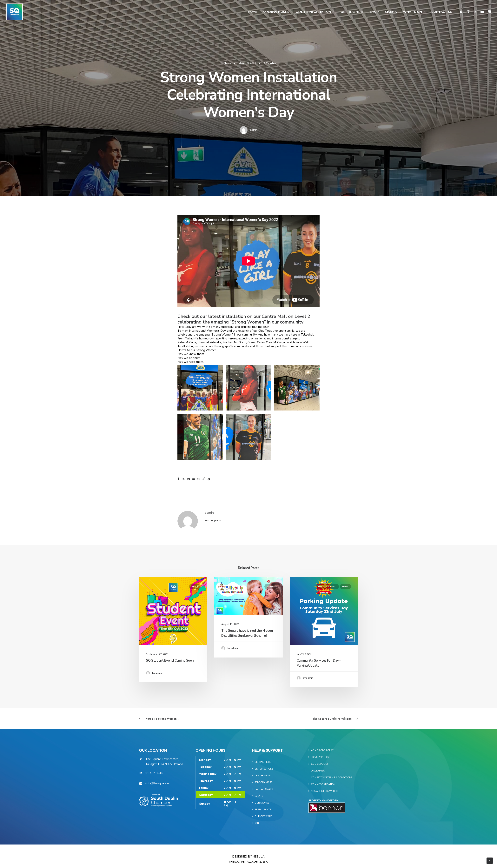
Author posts (213, 520)
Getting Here (352, 12)
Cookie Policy (319, 763)
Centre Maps (262, 775)
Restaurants (263, 809)
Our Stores (262, 802)
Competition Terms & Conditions (331, 777)
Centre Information (313, 12)
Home (252, 12)
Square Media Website (325, 791)
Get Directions (264, 768)
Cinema (391, 12)
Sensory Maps (263, 782)
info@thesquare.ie (157, 783)
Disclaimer (318, 770)
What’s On (412, 12)
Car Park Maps (264, 789)
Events (259, 796)
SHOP (374, 12)
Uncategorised (327, 586)
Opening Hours (276, 12)
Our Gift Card (264, 816)
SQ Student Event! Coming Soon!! (170, 660)
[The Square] (14, 11)
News (227, 63)
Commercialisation (323, 784)
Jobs (257, 823)
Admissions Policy (322, 750)
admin (253, 130)
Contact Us (441, 12)
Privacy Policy (320, 757)
